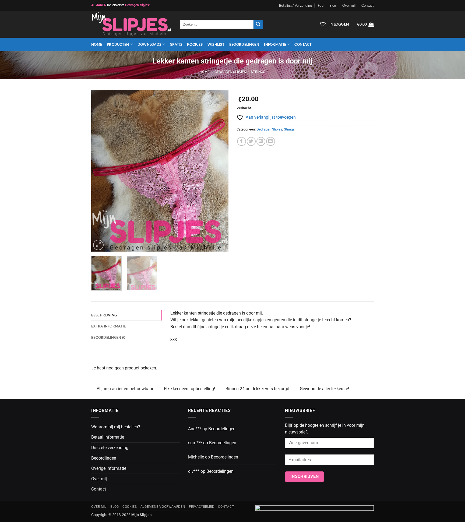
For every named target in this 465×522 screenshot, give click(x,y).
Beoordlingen (103, 458)
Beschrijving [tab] (104, 315)
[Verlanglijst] (323, 24)
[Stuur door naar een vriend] (260, 141)
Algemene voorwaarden (162, 507)
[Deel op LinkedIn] (270, 141)
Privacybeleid (201, 507)
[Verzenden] (258, 24)
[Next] (219, 171)
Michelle (196, 457)
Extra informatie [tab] (108, 326)
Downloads (149, 44)
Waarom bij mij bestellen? (115, 426)
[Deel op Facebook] (241, 141)
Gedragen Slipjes (230, 72)
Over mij (348, 5)
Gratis (176, 44)
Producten (118, 44)
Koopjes (195, 44)
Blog (332, 5)
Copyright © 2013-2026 (121, 515)
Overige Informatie (108, 468)
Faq (320, 5)
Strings (258, 72)
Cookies (129, 507)
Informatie (275, 44)
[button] (365, 24)
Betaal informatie (107, 437)
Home (96, 44)
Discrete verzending (109, 447)
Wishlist (215, 44)
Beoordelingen (244, 44)
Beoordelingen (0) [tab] (108, 337)
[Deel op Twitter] (251, 141)
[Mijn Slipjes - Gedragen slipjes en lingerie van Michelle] (131, 24)
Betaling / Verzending (295, 5)
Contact (367, 5)
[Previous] (100, 171)
